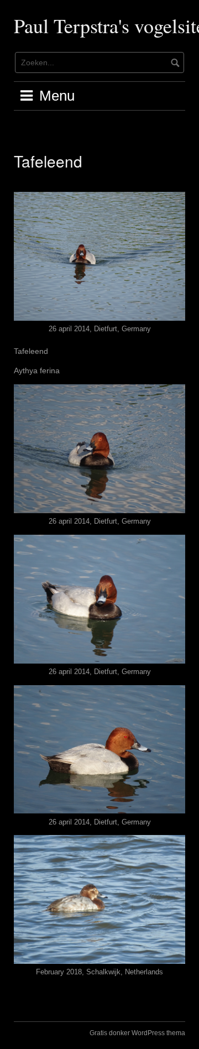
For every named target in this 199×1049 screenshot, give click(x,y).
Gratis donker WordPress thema (137, 1033)
